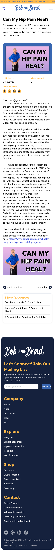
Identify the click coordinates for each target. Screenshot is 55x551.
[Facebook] (26, 532)
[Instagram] (13, 532)
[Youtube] (6, 532)
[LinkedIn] (19, 532)
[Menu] (51, 8)
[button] (3, 8)
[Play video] (27, 261)
